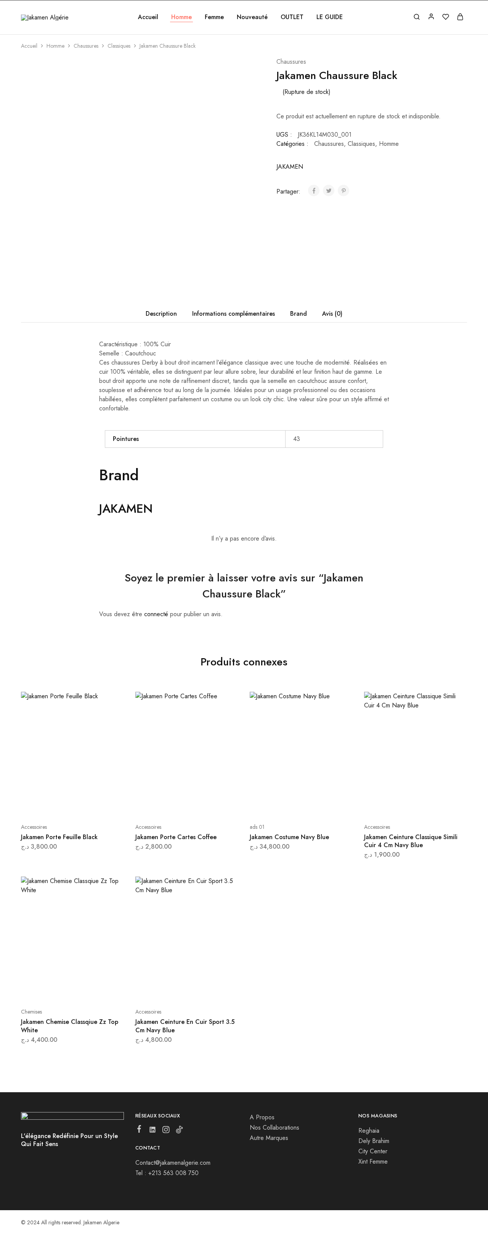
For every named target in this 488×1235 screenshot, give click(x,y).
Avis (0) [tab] (332, 313)
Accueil (148, 17)
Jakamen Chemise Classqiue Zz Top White (69, 1025)
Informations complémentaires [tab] (233, 313)
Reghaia (368, 1130)
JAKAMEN (289, 166)
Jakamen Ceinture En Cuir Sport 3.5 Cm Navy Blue (184, 1025)
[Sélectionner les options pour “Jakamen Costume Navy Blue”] (281, 804)
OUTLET (292, 17)
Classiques (119, 46)
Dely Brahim (373, 1141)
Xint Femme (373, 1161)
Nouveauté (252, 17)
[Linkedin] (152, 1131)
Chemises (31, 1011)
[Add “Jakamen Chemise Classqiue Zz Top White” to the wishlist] (92, 988)
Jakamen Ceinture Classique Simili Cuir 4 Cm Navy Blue (411, 841)
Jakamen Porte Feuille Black (59, 837)
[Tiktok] (179, 1131)
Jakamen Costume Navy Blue (289, 837)
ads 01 (257, 827)
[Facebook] (139, 1130)
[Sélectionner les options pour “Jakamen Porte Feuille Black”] (52, 804)
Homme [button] (181, 17)
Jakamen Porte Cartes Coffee (176, 837)
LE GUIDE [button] (329, 17)
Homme (55, 46)
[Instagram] (166, 1131)
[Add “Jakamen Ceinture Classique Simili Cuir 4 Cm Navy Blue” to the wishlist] (435, 804)
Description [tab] (161, 313)
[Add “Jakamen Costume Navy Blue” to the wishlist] (320, 804)
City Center (372, 1151)
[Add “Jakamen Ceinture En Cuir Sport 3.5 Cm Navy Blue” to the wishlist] (206, 988)
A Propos (262, 1117)
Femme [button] (214, 17)
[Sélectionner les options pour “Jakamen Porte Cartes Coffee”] (166, 804)
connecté (156, 614)
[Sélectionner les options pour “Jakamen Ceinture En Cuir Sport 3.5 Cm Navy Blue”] (166, 988)
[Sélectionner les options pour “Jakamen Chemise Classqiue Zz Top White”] (52, 988)
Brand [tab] (298, 313)
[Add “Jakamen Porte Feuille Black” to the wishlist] (92, 804)
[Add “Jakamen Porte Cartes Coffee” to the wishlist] (206, 804)
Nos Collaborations (274, 1127)
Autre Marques (269, 1137)
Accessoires (34, 827)
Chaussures (86, 46)
